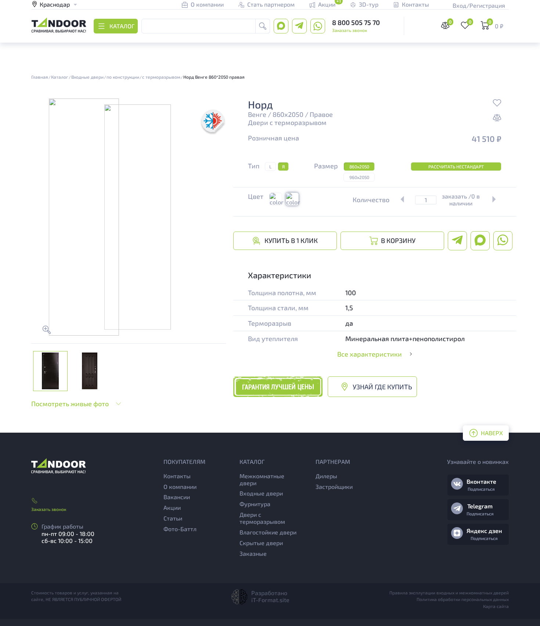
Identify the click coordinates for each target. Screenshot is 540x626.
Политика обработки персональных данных (463, 599)
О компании (180, 486)
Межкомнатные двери (262, 479)
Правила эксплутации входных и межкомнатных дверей (449, 592)
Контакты (177, 475)
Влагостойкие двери (268, 532)
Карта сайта (496, 606)
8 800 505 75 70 (356, 22)
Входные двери (261, 493)
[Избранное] (497, 104)
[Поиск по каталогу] (262, 26)
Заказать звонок (349, 30)
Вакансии (176, 496)
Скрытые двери (261, 542)
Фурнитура (255, 503)
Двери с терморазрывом (287, 122)
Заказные (253, 553)
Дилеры (326, 475)
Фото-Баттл (180, 528)
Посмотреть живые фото (70, 403)
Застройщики (334, 486)
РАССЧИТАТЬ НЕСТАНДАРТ (456, 166)
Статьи (172, 518)
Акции (172, 507)
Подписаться (481, 488)
